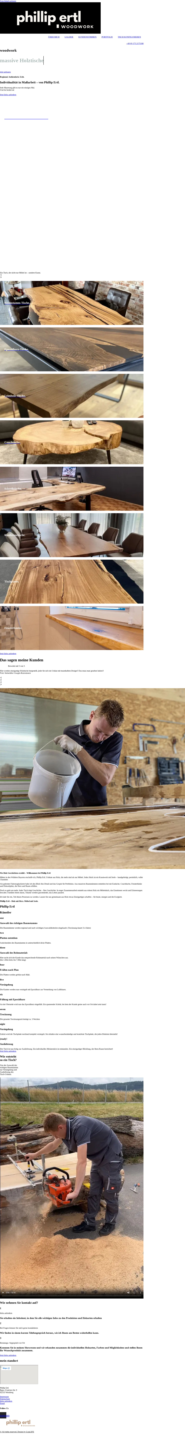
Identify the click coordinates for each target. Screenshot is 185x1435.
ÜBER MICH (54, 37)
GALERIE (69, 37)
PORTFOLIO (107, 37)
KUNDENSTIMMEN (87, 37)
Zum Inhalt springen (8, 1)
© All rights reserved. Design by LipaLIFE (17, 1432)
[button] (71, 275)
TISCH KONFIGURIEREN (129, 37)
